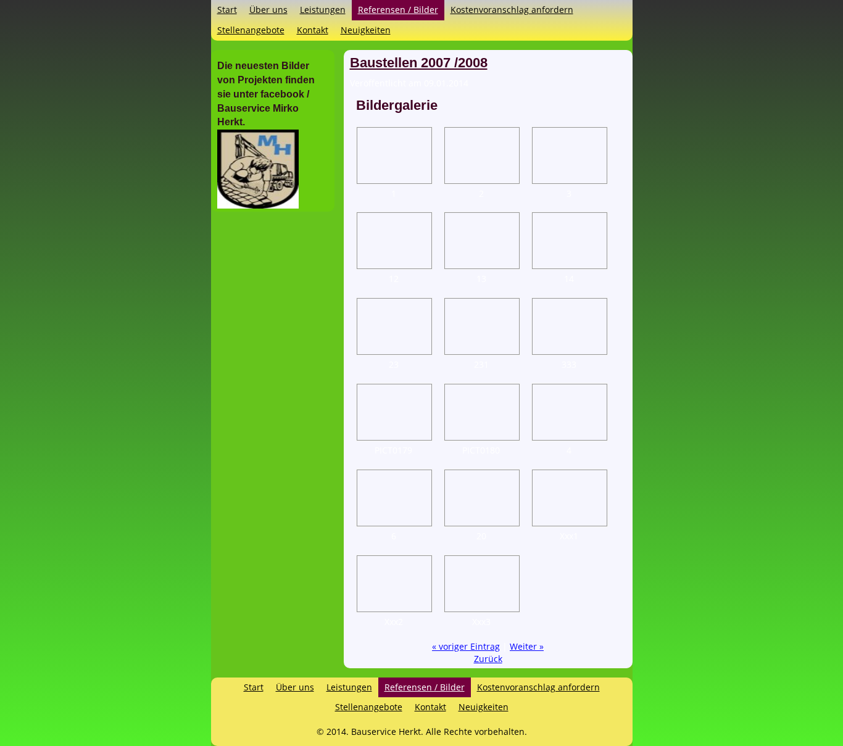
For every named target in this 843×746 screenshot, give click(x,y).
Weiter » (527, 646)
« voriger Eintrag (466, 646)
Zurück (488, 659)
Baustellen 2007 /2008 (419, 62)
